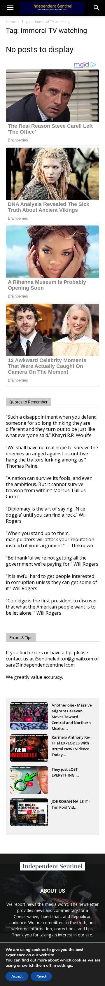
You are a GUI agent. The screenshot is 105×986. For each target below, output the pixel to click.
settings (64, 965)
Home (11, 21)
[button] (97, 8)
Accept (16, 976)
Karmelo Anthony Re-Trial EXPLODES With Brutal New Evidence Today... (71, 744)
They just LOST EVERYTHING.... (65, 772)
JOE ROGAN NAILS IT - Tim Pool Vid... (71, 804)
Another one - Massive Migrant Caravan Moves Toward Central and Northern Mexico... (72, 711)
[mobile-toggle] (10, 8)
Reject (41, 976)
